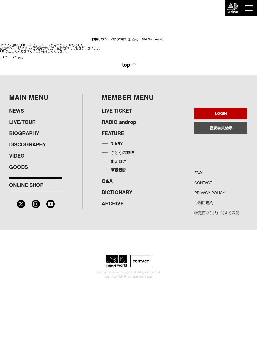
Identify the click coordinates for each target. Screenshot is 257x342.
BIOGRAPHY (24, 133)
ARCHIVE (113, 203)
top (126, 64)
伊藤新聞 (118, 170)
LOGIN (221, 113)
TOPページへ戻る (12, 57)
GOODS (18, 166)
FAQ (198, 172)
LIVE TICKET (117, 110)
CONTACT (203, 182)
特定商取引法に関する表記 (216, 212)
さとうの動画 (122, 152)
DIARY (116, 143)
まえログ (118, 161)
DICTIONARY (117, 192)
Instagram (35, 204)
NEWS (16, 110)
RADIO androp (119, 121)
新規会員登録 (221, 127)
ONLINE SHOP (26, 184)
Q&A (107, 180)
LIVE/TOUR (22, 121)
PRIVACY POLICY (209, 192)
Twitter (21, 204)
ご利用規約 (203, 202)
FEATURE (113, 133)
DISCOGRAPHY (27, 144)
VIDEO (17, 155)
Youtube (50, 204)
